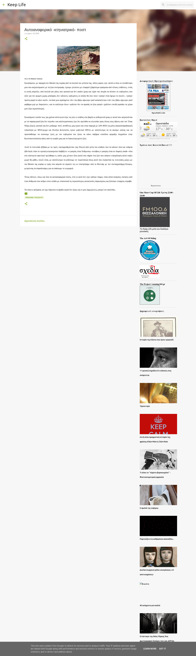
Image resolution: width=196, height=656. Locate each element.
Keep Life (16, 4)
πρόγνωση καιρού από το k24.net (159, 138)
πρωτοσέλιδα (158, 112)
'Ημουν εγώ (145, 406)
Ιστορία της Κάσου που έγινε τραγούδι (157, 340)
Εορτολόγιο (156, 185)
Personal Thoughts (34, 197)
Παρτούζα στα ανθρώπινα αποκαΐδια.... (157, 539)
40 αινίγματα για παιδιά (150, 605)
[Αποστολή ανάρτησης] (26, 194)
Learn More (149, 648)
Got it (162, 648)
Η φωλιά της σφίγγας (149, 508)
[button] (26, 39)
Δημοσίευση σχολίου (34, 221)
